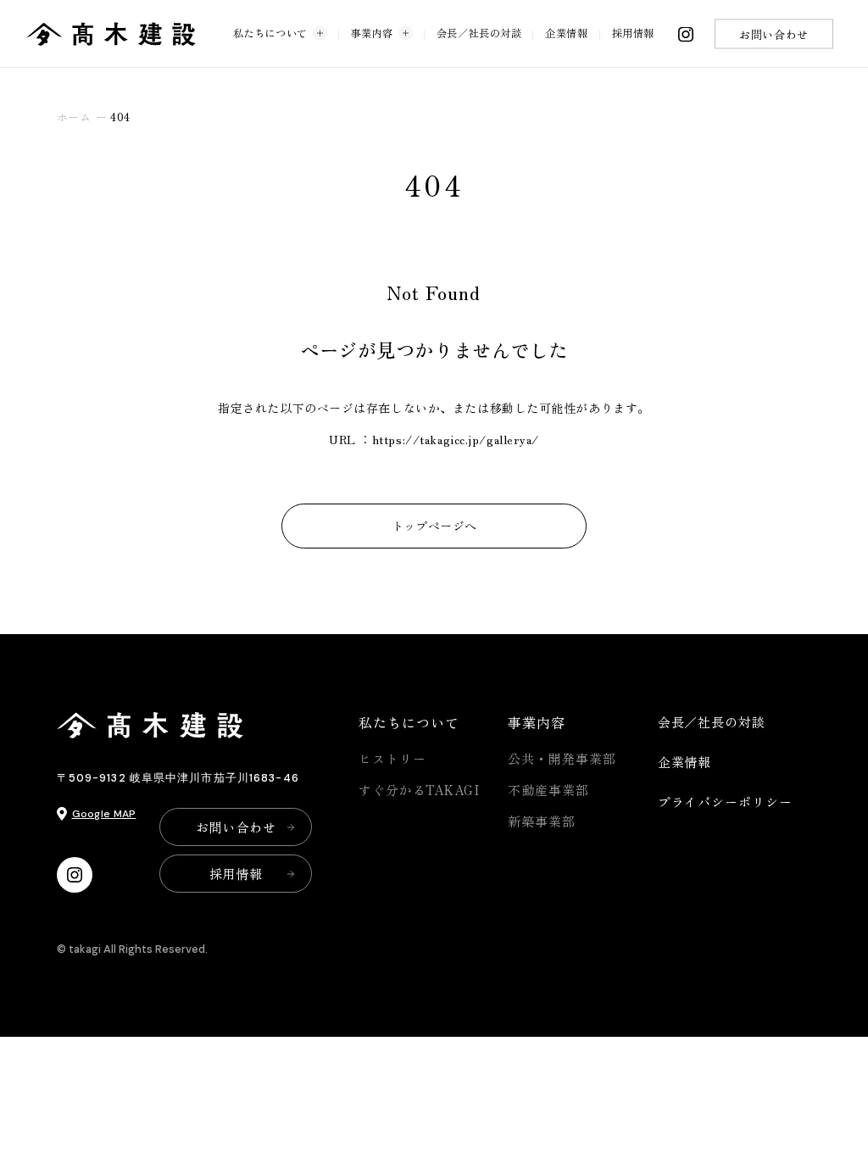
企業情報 (566, 32)
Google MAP (104, 814)
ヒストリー (392, 758)
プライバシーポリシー (725, 801)
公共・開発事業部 (561, 758)
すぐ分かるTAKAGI (419, 790)
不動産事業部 (548, 790)
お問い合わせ (773, 33)
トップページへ (434, 525)
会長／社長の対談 (479, 32)
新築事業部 (542, 821)
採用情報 (633, 32)
